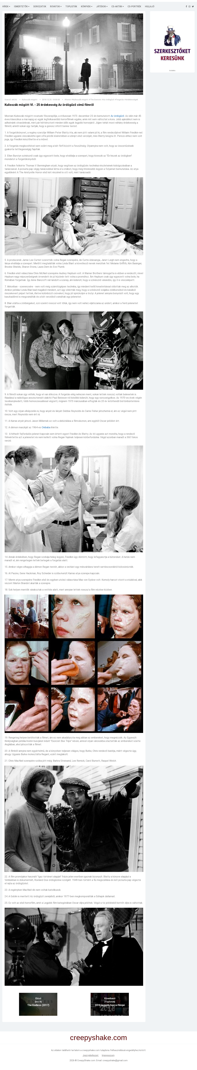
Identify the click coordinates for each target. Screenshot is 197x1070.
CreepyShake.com (86, 1060)
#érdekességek (131, 100)
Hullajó (149, 6)
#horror (67, 100)
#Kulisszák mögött (79, 100)
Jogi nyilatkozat (91, 1055)
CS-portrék (134, 6)
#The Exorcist (95, 100)
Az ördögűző (117, 115)
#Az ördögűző (108, 100)
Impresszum (108, 1055)
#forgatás (119, 100)
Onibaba (46, 427)
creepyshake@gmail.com (115, 1060)
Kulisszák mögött (29, 100)
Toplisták (71, 6)
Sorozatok (39, 6)
